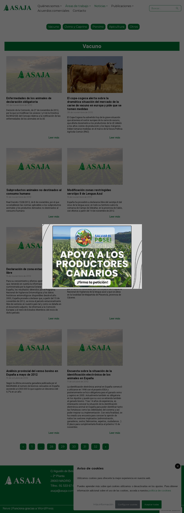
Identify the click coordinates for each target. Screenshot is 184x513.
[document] (92, 256)
